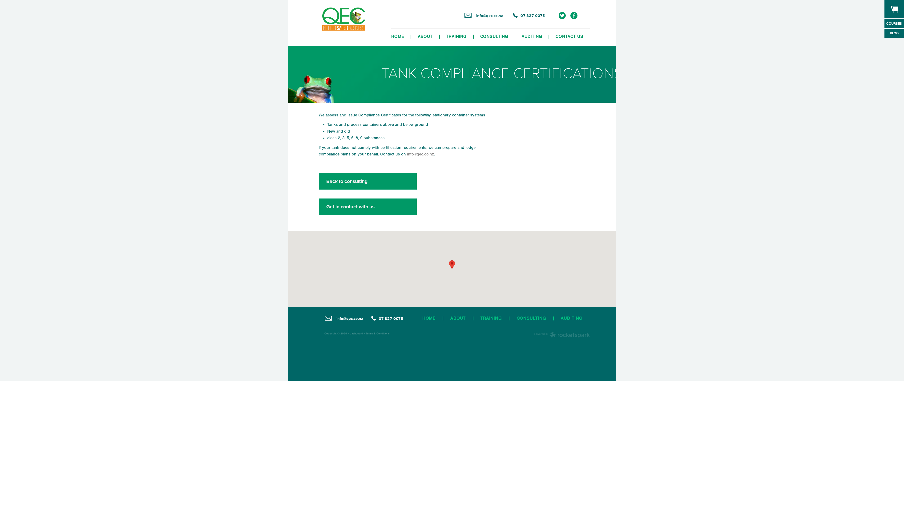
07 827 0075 (391, 318)
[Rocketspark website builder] (562, 335)
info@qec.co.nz (420, 154)
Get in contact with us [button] (350, 206)
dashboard (356, 333)
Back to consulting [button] (347, 181)
